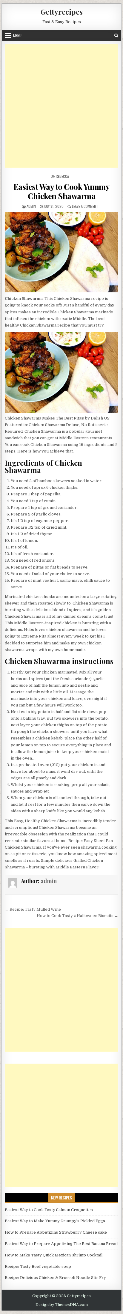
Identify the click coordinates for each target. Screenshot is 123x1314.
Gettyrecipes (62, 11)
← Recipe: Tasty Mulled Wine (33, 909)
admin (31, 206)
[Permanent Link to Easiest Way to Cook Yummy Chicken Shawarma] (61, 252)
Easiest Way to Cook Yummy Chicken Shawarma (61, 191)
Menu (17, 35)
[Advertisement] (61, 106)
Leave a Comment (85, 206)
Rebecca (62, 176)
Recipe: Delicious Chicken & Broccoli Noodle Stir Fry (55, 1277)
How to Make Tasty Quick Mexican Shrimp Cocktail (53, 1255)
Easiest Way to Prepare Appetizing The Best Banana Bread (61, 1243)
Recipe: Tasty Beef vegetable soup (38, 1266)
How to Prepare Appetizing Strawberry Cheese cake (56, 1232)
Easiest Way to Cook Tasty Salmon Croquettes (49, 1210)
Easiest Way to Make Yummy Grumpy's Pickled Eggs (55, 1221)
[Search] (116, 35)
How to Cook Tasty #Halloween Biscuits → (77, 915)
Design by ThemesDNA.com (62, 1305)
